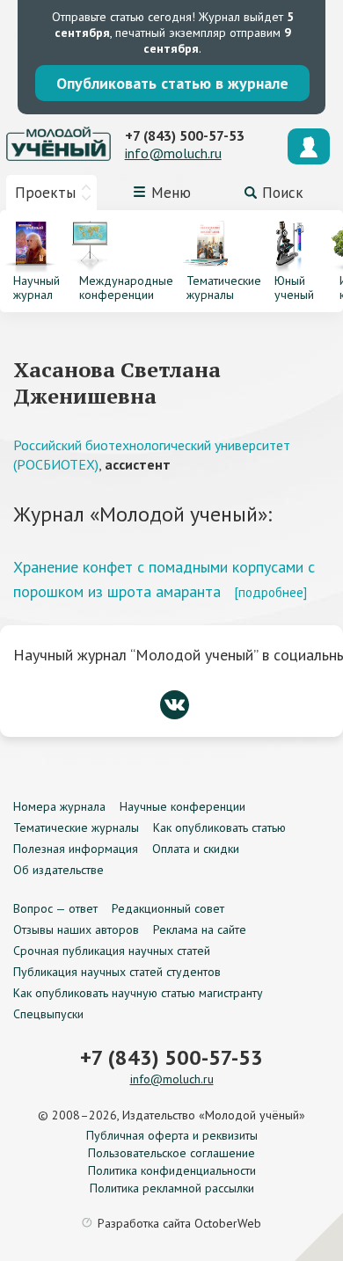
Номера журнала (59, 806)
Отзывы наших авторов (76, 929)
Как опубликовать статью (219, 827)
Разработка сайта (179, 1223)
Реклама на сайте (199, 929)
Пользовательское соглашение (171, 1153)
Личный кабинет (309, 146)
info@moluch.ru (173, 153)
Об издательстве (58, 870)
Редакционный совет (168, 908)
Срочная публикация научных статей (111, 951)
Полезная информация (75, 848)
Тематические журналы (76, 827)
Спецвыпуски (48, 1014)
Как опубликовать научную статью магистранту (138, 993)
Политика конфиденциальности (172, 1170)
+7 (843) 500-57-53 (184, 135)
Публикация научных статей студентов (117, 972)
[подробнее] (270, 592)
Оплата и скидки (195, 848)
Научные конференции (182, 806)
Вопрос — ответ (55, 908)
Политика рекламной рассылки (172, 1188)
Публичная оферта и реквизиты (172, 1135)
